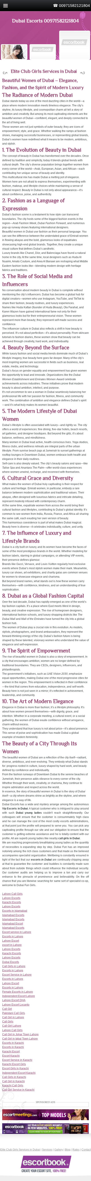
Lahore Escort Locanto (15, 1004)
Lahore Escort (10, 940)
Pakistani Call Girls (13, 1013)
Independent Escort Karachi (19, 1072)
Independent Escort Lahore (18, 996)
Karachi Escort (11, 1051)
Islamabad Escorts (13, 915)
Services (47, 1149)
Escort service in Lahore (16, 932)
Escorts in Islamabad (14, 910)
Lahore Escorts (11, 898)
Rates (76, 1149)
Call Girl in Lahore (13, 1017)
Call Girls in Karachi (14, 1077)
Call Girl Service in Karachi (18, 1089)
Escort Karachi (11, 1055)
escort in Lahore (12, 944)
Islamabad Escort (12, 923)
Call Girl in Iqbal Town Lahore (20, 1038)
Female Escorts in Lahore (17, 991)
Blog (67, 1149)
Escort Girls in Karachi (15, 1068)
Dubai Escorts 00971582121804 (45, 21)
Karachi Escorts (11, 902)
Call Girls (7, 1021)
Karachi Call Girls (12, 1085)
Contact (86, 1149)
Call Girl (7, 1008)
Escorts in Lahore (12, 936)
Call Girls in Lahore (13, 966)
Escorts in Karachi (13, 1042)
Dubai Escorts (10, 962)
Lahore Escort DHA (13, 1000)
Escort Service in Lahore (17, 974)
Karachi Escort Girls (14, 1064)
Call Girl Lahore (11, 1025)
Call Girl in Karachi (13, 1081)
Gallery (58, 1149)
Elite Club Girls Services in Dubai (20, 1149)
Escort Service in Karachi (17, 1060)
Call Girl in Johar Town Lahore (20, 1034)
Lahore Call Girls (12, 893)
